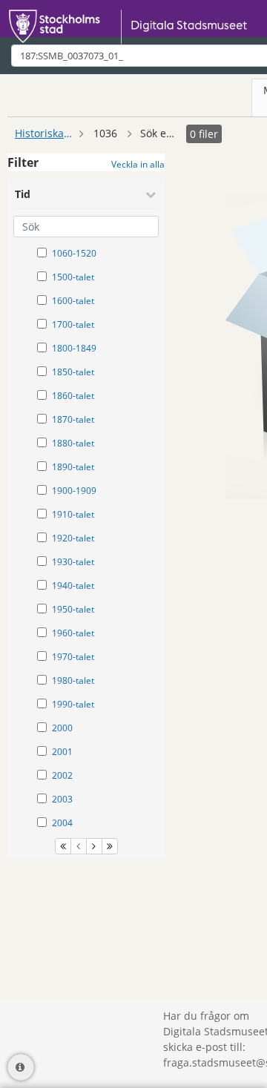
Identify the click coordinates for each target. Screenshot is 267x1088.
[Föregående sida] (78, 846)
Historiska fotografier (44, 133)
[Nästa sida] (94, 846)
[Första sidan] (63, 846)
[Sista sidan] (110, 846)
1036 (105, 133)
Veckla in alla (138, 164)
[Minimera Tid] (150, 194)
